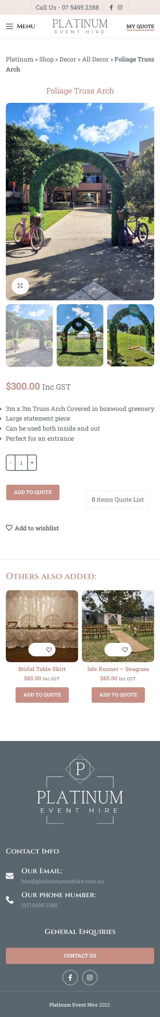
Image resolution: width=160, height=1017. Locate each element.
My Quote (140, 27)
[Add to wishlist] (49, 649)
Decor (67, 59)
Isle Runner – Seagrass (118, 669)
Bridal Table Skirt (42, 669)
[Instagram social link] (120, 7)
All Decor (95, 59)
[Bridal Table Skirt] (42, 626)
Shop (46, 59)
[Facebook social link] (111, 7)
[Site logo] (80, 25)
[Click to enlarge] (20, 286)
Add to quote (33, 492)
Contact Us (80, 955)
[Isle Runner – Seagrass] (118, 626)
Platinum (19, 59)
